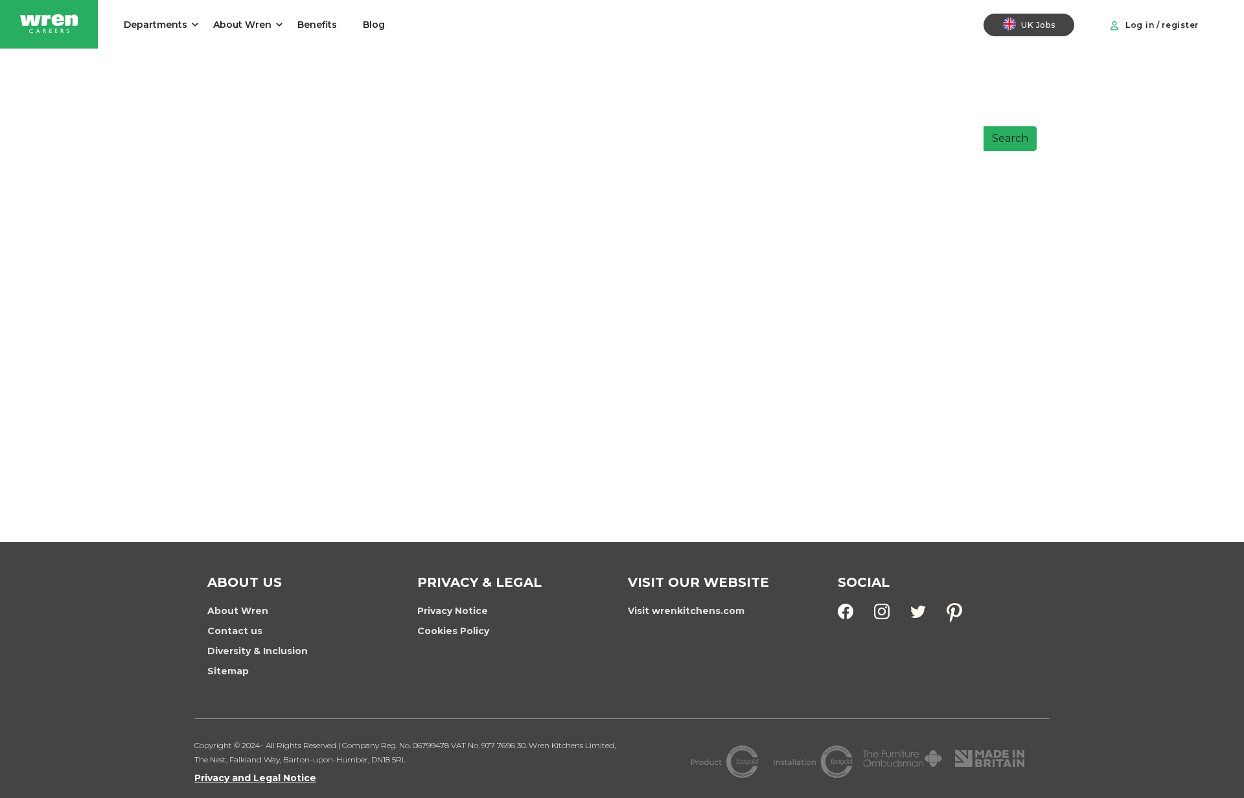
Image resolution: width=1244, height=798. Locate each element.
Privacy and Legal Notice (255, 778)
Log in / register (1161, 25)
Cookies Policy (453, 631)
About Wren (242, 24)
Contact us (234, 631)
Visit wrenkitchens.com (686, 611)
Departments (155, 24)
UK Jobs (1038, 25)
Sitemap (228, 671)
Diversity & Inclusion (257, 651)
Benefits (317, 24)
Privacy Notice (452, 611)
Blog (374, 24)
